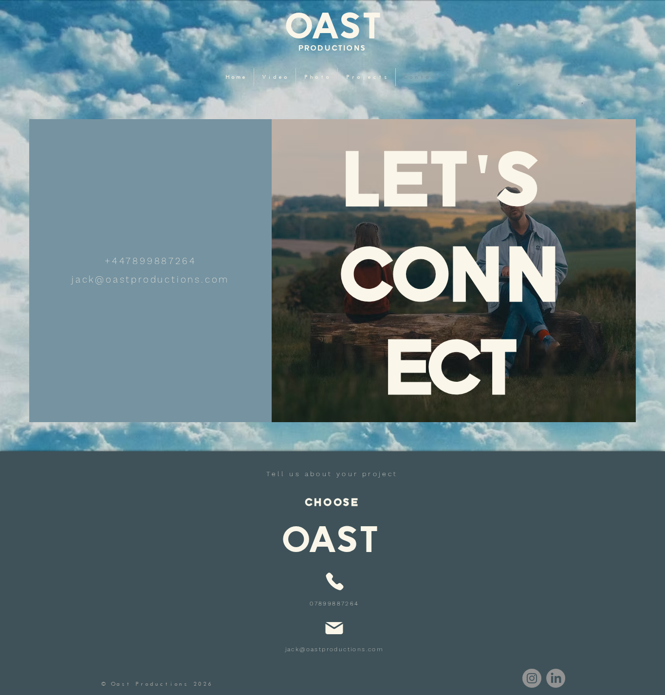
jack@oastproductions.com (334, 649)
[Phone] (334, 581)
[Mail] (334, 628)
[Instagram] (531, 678)
